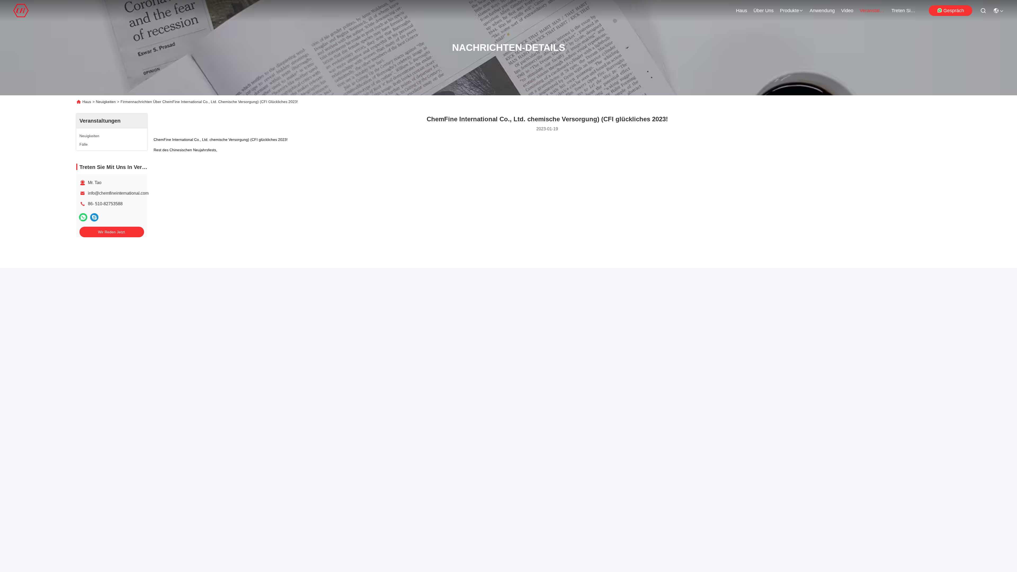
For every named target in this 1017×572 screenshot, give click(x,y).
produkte (789, 10)
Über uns (763, 10)
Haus (741, 10)
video (847, 10)
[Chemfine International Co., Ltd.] (21, 10)
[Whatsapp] (83, 217)
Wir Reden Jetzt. (112, 232)
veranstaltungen (872, 10)
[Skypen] (94, 217)
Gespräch (953, 10)
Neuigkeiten (106, 102)
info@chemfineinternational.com (118, 193)
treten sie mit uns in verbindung (904, 10)
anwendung (822, 10)
